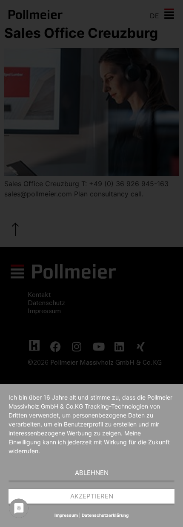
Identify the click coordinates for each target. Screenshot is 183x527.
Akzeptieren (91, 496)
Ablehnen (92, 473)
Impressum (66, 515)
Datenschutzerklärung (105, 515)
